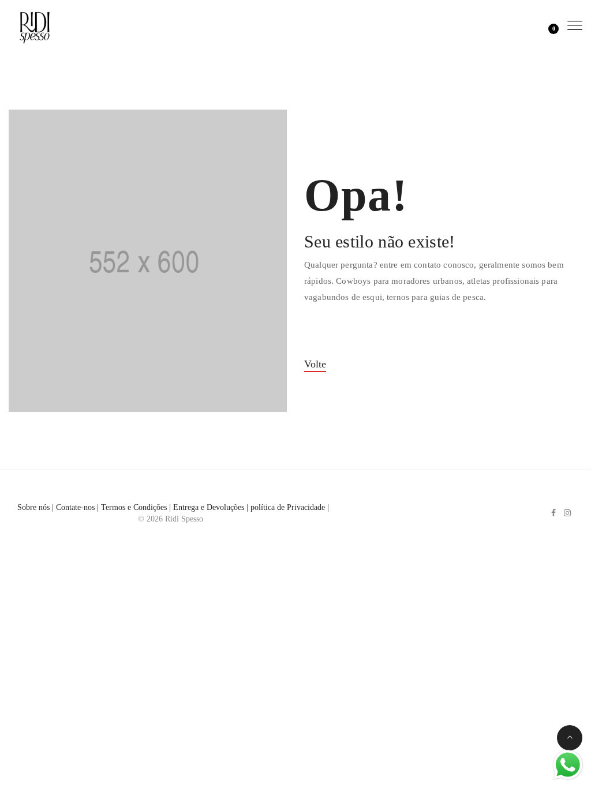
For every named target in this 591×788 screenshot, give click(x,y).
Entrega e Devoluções (208, 507)
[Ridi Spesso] (35, 25)
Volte (315, 364)
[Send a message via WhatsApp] (568, 765)
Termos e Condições (134, 507)
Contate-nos (75, 507)
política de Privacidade (287, 507)
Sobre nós (33, 507)
